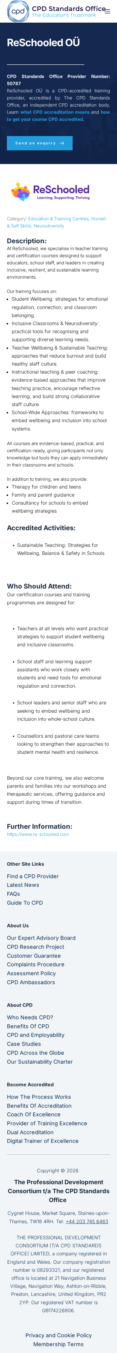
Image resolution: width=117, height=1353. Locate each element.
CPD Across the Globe (35, 1053)
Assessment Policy (31, 973)
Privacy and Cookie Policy (59, 1335)
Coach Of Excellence (34, 1114)
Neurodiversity (49, 226)
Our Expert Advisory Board (41, 938)
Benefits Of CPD (28, 1026)
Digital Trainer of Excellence (43, 1141)
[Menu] (107, 11)
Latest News (23, 885)
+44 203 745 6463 (87, 1221)
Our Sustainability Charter (40, 1062)
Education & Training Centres (58, 218)
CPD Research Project (35, 947)
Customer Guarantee (34, 956)
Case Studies (24, 1044)
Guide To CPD (25, 903)
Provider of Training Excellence (47, 1123)
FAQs (13, 894)
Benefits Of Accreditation (39, 1106)
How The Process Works (39, 1097)
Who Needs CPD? (30, 1017)
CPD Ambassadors (31, 982)
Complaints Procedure (35, 964)
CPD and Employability (35, 1035)
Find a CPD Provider (33, 876)
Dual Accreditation (30, 1132)
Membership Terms (58, 1344)
